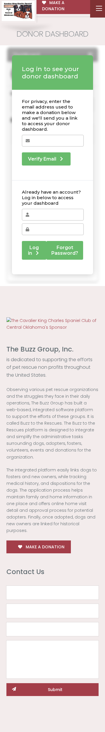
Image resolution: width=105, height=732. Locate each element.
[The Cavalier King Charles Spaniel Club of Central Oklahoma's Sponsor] (52, 324)
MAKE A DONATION (44, 547)
